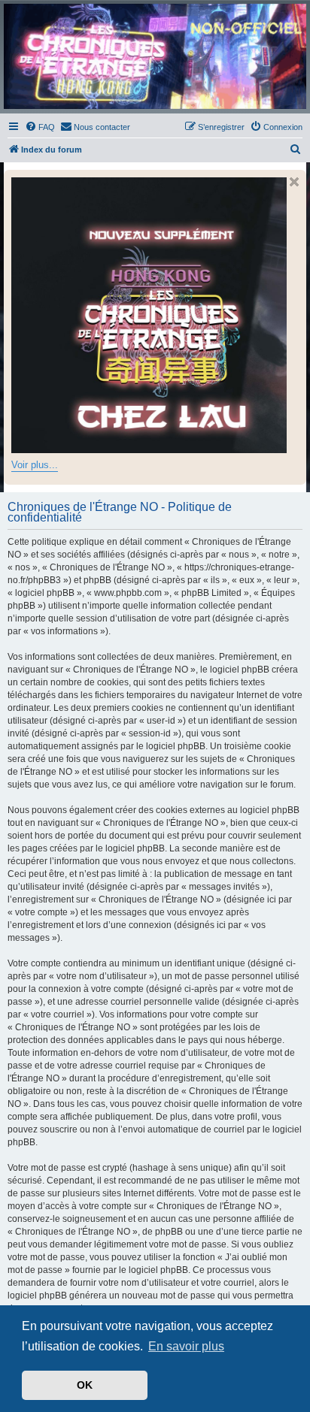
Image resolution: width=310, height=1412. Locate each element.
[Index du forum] (155, 56)
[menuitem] (40, 127)
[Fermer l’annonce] (294, 181)
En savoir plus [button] (186, 1346)
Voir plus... (34, 464)
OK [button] (85, 1385)
